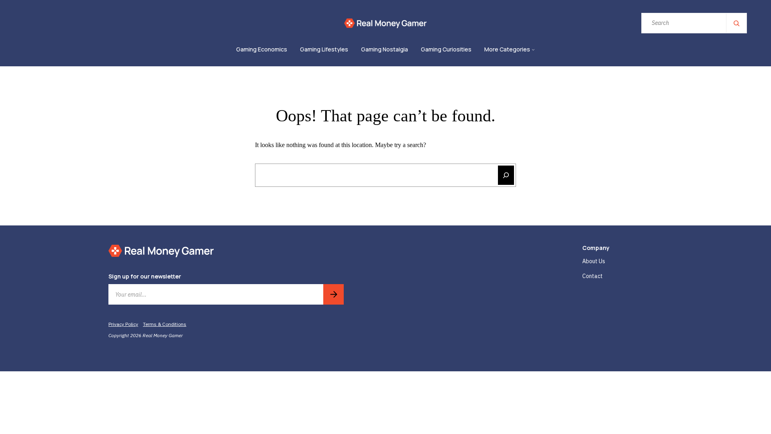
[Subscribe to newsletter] (333, 294)
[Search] (736, 23)
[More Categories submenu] (533, 49)
